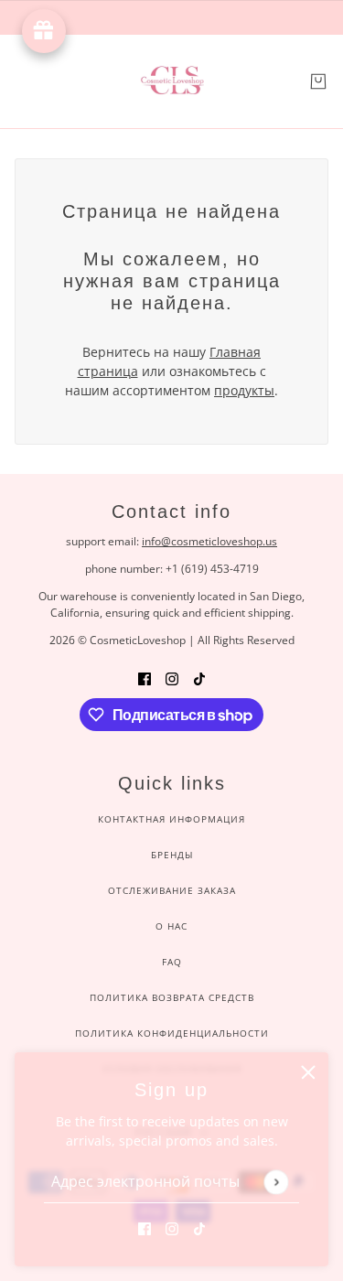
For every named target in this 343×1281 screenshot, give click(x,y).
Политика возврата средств (172, 997)
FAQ (172, 961)
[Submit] (275, 1181)
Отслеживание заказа (172, 890)
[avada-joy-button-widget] (44, 31)
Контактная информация (171, 819)
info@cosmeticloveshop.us (209, 541)
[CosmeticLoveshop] (172, 81)
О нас (171, 926)
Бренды (172, 854)
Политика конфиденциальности (172, 1033)
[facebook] (144, 1227)
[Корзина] (318, 81)
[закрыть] (308, 1072)
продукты (244, 390)
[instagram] (172, 1227)
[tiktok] (199, 1227)
